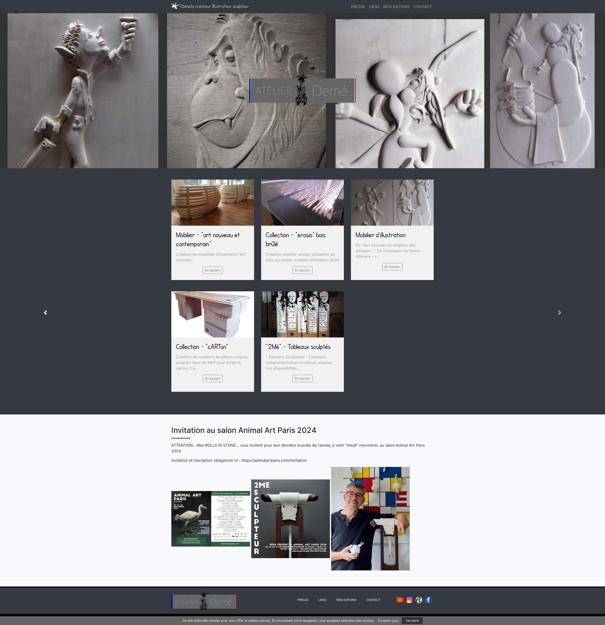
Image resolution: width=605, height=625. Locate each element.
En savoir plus (388, 620)
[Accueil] (343, 6)
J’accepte (412, 620)
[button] (45, 312)
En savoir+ (213, 270)
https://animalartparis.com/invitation (274, 460)
